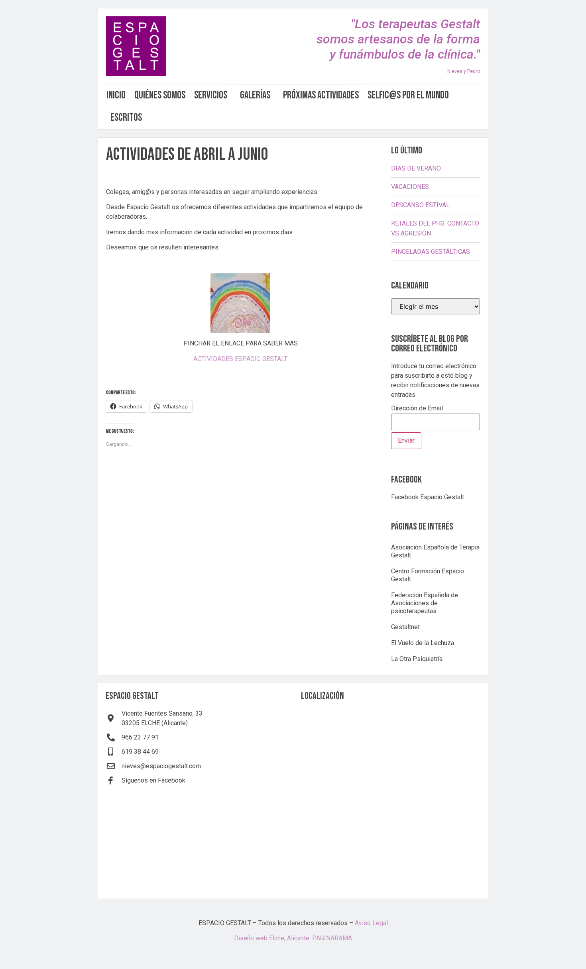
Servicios (210, 95)
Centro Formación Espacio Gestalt (427, 575)
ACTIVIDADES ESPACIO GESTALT (240, 359)
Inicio (116, 95)
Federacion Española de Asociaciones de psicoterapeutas (424, 603)
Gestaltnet (405, 627)
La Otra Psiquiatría (416, 659)
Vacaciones (410, 186)
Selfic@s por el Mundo (408, 95)
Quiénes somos (159, 95)
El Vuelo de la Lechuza (422, 643)
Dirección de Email (417, 408)
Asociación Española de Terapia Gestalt (435, 551)
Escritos (126, 118)
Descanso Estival (420, 205)
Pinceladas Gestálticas (430, 251)
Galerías (255, 95)
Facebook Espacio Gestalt (427, 497)
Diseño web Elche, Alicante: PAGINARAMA (293, 938)
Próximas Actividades (321, 95)
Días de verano (416, 168)
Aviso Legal (371, 923)
